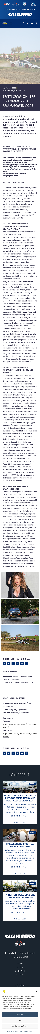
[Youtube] (31, 23)
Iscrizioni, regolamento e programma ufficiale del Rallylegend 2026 (20, 798)
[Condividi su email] (22, 663)
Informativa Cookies (13, 1031)
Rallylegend (19, 91)
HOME (20, 963)
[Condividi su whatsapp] (13, 663)
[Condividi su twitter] (9, 663)
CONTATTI (20, 971)
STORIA (20, 974)
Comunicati (8, 91)
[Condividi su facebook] (4, 663)
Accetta (20, 1014)
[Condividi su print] (26, 663)
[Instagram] (36, 23)
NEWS (20, 967)
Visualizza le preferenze (20, 1026)
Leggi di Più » (20, 816)
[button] (37, 991)
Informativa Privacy (26, 1031)
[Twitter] (27, 23)
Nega (20, 1020)
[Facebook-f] (23, 23)
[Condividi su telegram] (17, 663)
